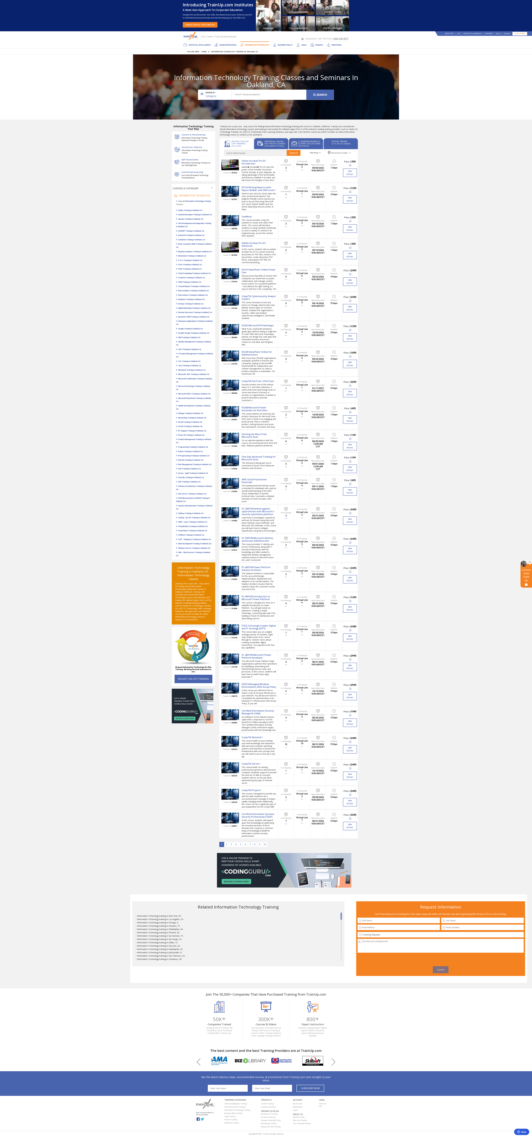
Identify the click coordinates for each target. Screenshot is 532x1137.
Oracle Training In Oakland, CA (190, 426)
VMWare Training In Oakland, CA (191, 535)
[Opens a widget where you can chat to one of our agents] (521, 1132)
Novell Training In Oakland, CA (190, 422)
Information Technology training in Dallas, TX (157, 942)
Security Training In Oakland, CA (191, 477)
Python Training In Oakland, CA (190, 451)
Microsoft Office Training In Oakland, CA (194, 394)
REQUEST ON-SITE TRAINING (193, 678)
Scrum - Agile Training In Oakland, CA (193, 473)
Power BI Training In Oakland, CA (191, 435)
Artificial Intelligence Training (235, 1104)
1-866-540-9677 (340, 38)
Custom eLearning (268, 1107)
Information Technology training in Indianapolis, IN (159, 949)
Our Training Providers (302, 1123)
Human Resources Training (234, 1107)
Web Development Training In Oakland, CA (195, 544)
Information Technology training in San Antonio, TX (160, 936)
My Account (297, 1104)
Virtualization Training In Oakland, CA (193, 526)
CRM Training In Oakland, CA (189, 282)
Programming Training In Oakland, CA (193, 447)
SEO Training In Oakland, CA (189, 482)
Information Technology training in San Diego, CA (159, 939)
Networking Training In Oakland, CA (192, 418)
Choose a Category (186, 188)
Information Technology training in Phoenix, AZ (158, 932)
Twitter (203, 1119)
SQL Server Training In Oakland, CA (192, 494)
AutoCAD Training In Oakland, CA (191, 235)
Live (458, 33)
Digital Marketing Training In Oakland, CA (194, 308)
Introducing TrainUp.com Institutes (218, 5)
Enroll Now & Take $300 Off (200, 24)
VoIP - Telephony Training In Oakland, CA (194, 539)
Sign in (507, 33)
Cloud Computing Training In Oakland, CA (194, 273)
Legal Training (229, 1116)
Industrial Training (231, 1123)
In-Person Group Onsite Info (526, 577)
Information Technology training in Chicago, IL (158, 922)
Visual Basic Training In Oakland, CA (192, 531)
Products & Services (472, 33)
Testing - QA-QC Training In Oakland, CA (194, 518)
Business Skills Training (233, 1113)
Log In (295, 1110)
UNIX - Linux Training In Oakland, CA (192, 522)
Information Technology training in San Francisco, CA (161, 955)
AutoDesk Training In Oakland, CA (191, 240)
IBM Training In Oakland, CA (189, 337)
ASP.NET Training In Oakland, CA (191, 231)
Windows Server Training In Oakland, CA (194, 548)
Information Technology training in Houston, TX (158, 926)
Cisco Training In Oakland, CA (190, 265)
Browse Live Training (269, 1114)
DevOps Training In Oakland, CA (191, 304)
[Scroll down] (341, 959)
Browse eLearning (268, 1117)
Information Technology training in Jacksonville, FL (159, 952)
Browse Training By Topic (271, 1120)
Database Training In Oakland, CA (191, 299)
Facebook (198, 1119)
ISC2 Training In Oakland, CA (189, 349)
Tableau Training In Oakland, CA (191, 513)
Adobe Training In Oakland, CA (190, 210)
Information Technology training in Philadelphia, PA (160, 929)
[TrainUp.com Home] (191, 36)
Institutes (449, 33)
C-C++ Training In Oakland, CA (190, 260)
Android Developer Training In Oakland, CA (195, 215)
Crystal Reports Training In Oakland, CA (194, 286)
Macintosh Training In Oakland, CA (192, 370)
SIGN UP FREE (520, 33)
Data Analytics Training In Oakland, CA (193, 291)
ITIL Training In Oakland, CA (189, 361)
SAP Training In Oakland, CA (189, 469)
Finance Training (230, 1119)
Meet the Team (299, 1117)
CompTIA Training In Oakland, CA (191, 278)
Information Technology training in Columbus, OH (159, 959)
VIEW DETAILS (350, 172)
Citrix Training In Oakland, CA (190, 269)
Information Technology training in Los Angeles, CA (160, 919)
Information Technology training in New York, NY (159, 916)
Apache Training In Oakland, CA (190, 219)
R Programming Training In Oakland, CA (194, 456)
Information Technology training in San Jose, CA (158, 945)
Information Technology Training (198, 201)
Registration (297, 1107)
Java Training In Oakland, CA (189, 366)
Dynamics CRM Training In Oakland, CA (193, 317)
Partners (489, 33)
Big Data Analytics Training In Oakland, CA (195, 252)
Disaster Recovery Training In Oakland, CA (195, 312)
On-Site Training (267, 1104)
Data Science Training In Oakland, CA (193, 295)
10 (265, 844)
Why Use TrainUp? (300, 1120)
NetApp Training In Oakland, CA (190, 413)
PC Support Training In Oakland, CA (192, 431)
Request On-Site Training (270, 1127)
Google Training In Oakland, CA (190, 329)
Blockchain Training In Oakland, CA (192, 256)
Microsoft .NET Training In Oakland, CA (193, 374)
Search (322, 94)
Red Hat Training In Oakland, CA (191, 460)
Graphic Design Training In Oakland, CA (193, 333)
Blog (498, 33)
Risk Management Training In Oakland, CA (195, 464)
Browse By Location (269, 1123)
